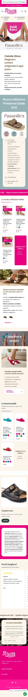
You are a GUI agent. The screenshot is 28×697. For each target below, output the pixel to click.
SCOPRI (5, 520)
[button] (2, 11)
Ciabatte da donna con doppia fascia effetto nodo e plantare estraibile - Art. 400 (20, 222)
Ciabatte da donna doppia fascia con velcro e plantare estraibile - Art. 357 (7, 222)
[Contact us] (25, 694)
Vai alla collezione (6, 202)
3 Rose (12, 687)
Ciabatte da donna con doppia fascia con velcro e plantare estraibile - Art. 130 (7, 253)
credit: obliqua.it (17, 687)
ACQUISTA (8, 322)
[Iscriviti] (22, 641)
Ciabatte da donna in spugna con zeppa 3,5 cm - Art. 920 (20, 429)
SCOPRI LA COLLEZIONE (10, 391)
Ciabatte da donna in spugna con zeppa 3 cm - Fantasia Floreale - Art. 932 (7, 430)
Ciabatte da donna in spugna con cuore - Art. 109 (7, 458)
